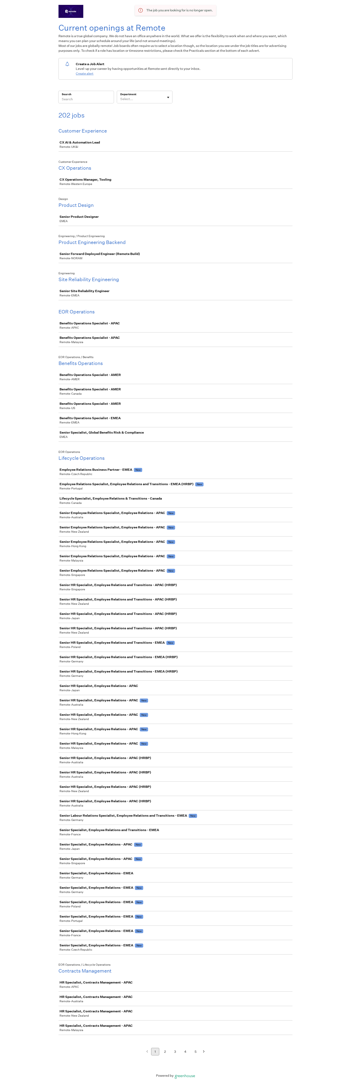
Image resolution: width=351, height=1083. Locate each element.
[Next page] (204, 1052)
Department (128, 94)
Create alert (84, 74)
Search (66, 94)
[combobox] (120, 99)
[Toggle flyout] (168, 97)
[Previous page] (147, 1052)
